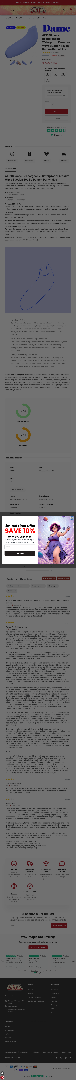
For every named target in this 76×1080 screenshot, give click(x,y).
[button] (2, 1073)
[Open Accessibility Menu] (2, 1078)
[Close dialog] (71, 518)
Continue (20, 553)
